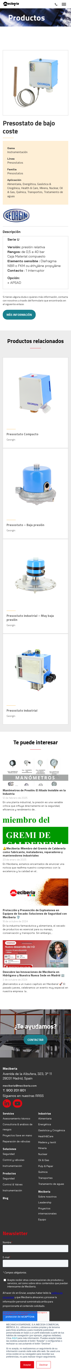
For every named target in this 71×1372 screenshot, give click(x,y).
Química (43, 1172)
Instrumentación (12, 1166)
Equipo (42, 1219)
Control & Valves (13, 1184)
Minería (42, 1148)
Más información (19, 314)
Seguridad (9, 1154)
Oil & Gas (43, 1160)
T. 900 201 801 (14, 1090)
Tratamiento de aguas (51, 1184)
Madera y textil (47, 1142)
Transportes (45, 1178)
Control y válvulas (13, 1160)
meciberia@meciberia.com (20, 1085)
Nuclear (42, 1154)
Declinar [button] (43, 1364)
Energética (44, 1124)
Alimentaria (45, 1118)
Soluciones (9, 1149)
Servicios (8, 1113)
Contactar (35, 1040)
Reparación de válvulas (16, 1141)
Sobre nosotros (47, 1196)
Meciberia (44, 1192)
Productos (9, 1173)
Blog (5, 1198)
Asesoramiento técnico (16, 1118)
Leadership (44, 1202)
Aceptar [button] (27, 1364)
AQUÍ (14, 1337)
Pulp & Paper (45, 1166)
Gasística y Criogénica (51, 1130)
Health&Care (45, 1136)
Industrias (44, 1113)
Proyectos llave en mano (17, 1135)
